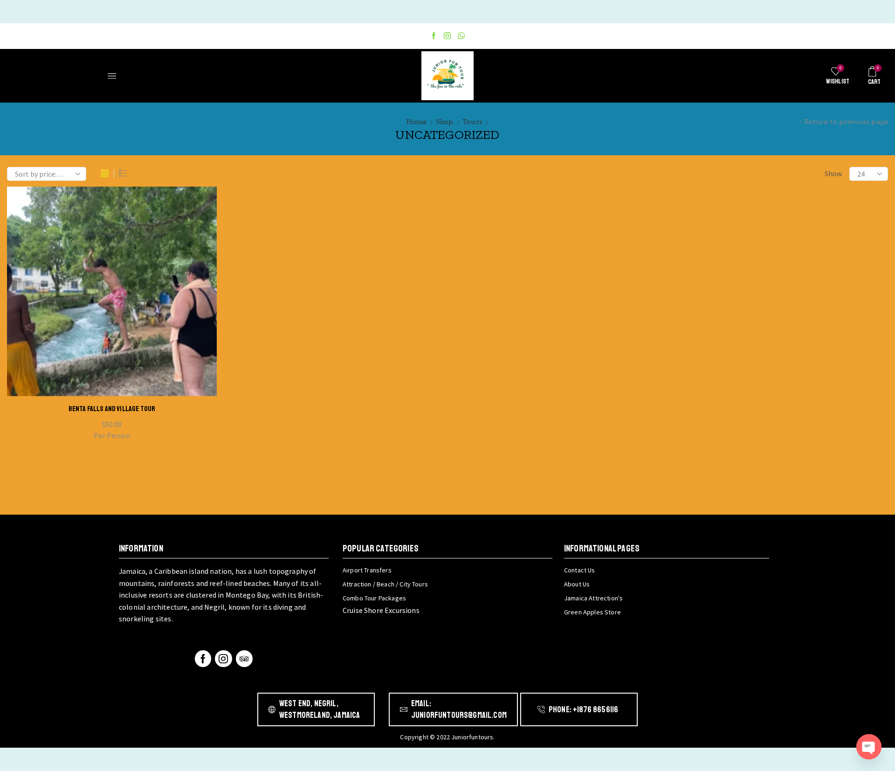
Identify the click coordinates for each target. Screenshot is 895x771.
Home (416, 121)
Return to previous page (846, 121)
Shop (445, 121)
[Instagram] (447, 36)
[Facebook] (433, 36)
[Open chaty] (868, 746)
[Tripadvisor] (244, 658)
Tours (472, 121)
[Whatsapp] (461, 36)
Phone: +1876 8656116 (583, 709)
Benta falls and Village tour (112, 408)
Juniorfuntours (472, 737)
